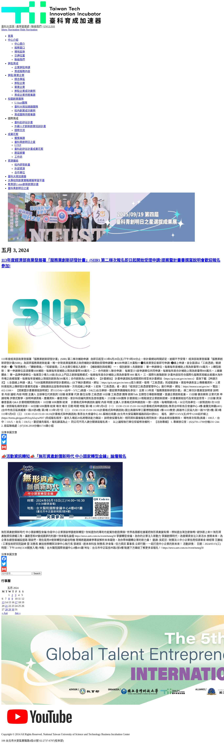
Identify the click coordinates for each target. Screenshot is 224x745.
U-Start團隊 (20, 102)
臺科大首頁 (7, 26)
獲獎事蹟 (19, 138)
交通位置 (19, 55)
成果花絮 (13, 134)
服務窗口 (19, 47)
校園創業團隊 (16, 98)
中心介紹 (13, 39)
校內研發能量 (22, 164)
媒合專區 (19, 79)
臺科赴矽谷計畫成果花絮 (28, 149)
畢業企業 (19, 87)
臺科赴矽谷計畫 (23, 122)
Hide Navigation (28, 29)
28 (6, 609)
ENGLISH (49, 26)
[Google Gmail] (112, 447)
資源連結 (13, 160)
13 (3, 602)
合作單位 (19, 172)
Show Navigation (10, 29)
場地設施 (19, 51)
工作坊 (18, 156)
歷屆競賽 (19, 152)
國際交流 (19, 130)
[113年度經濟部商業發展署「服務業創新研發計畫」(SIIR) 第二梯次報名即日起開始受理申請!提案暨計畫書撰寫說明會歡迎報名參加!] (49, 352)
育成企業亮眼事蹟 (24, 94)
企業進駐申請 (22, 67)
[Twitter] (112, 442)
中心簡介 (19, 43)
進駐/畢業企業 (16, 75)
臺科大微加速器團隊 (26, 106)
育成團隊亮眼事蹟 (24, 114)
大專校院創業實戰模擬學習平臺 (26, 180)
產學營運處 (22, 26)
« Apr (5, 613)
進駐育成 (13, 63)
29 (9, 609)
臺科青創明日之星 (24, 142)
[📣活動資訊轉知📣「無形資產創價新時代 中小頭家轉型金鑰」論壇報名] (65, 525)
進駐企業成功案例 (24, 91)
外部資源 (19, 168)
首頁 (10, 36)
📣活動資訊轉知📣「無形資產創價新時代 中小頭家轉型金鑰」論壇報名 (63, 456)
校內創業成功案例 (24, 110)
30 (13, 609)
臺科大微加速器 (17, 176)
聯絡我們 (36, 26)
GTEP (17, 145)
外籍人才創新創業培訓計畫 (30, 126)
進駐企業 (19, 83)
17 (16, 602)
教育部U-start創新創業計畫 (23, 184)
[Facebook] (112, 436)
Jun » (17, 613)
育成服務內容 (22, 71)
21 (6, 606)
